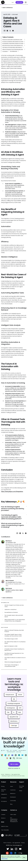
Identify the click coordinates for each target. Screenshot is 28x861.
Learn (11, 786)
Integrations (4, 794)
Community (13, 800)
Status (20, 790)
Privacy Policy (5, 858)
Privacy (23, 842)
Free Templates (5, 830)
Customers (13, 790)
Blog (11, 804)
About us (3, 818)
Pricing (2, 786)
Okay (24, 857)
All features (3, 798)
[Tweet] (10, 31)
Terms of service (7, 842)
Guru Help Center (21, 786)
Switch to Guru (4, 826)
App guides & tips (15, 774)
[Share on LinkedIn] (7, 31)
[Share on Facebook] (13, 31)
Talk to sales (19, 2)
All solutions (4, 801)
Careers (3, 814)
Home (2, 774)
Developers (13, 797)
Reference (7, 774)
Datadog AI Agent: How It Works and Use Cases (13, 776)
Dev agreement (16, 842)
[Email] (4, 31)
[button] (25, 2)
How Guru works (3, 790)
